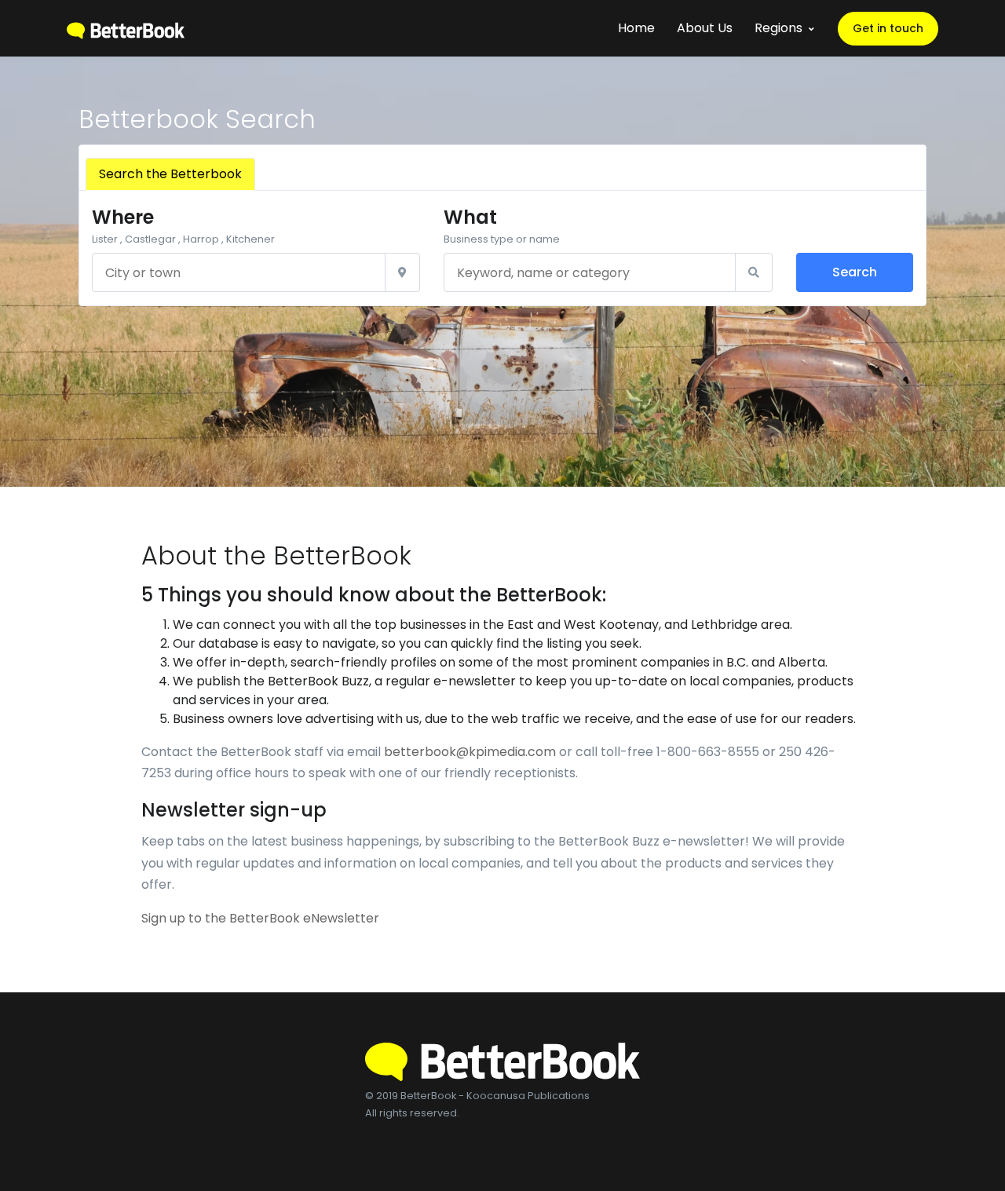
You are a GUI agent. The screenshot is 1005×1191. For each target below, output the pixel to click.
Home (636, 28)
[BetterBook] (126, 28)
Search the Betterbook (170, 174)
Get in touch (888, 28)
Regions (778, 28)
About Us (705, 28)
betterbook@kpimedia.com (470, 752)
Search (854, 272)
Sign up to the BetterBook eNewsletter (260, 918)
